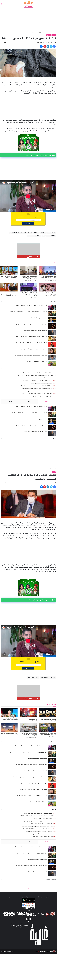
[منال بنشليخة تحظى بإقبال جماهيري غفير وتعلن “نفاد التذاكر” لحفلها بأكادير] (52, 344)
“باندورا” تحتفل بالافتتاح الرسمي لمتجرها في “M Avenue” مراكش (49, 293)
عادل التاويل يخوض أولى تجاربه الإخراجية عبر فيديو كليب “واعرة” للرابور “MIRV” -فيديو (28, 311)
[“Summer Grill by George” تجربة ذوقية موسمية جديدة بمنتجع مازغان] (9, 270)
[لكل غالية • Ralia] (28, 4)
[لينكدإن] (48, 46)
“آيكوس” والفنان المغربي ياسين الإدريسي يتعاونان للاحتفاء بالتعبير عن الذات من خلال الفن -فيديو (9, 294)
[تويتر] (51, 46)
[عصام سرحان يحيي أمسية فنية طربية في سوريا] (52, 319)
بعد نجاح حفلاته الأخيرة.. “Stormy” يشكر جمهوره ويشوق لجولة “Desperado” (31, 305)
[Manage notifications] (54, 951)
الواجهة (23, 233)
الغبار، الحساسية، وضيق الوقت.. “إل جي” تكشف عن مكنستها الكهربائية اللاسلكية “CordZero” (29, 277)
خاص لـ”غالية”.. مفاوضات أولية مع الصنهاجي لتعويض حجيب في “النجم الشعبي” (30, 336)
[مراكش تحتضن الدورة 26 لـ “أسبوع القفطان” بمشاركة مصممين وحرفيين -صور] (47, 270)
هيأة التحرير (3, 951)
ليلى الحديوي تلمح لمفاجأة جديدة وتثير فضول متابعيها (35, 330)
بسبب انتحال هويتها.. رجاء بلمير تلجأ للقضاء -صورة (36, 361)
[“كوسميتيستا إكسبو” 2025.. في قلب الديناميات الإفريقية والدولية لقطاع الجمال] (28, 287)
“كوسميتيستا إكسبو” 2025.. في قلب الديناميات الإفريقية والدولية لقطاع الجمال (29, 294)
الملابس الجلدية (32, 233)
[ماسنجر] (41, 46)
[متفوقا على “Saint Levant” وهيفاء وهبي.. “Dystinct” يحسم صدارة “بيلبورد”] (52, 326)
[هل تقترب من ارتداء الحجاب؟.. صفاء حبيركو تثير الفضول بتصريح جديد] (52, 351)
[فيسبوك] (54, 46)
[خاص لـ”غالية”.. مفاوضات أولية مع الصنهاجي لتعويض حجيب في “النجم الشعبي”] (52, 338)
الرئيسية (53, 32)
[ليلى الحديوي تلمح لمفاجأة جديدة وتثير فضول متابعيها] (52, 332)
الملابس (41, 233)
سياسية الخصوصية (10, 951)
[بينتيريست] (44, 46)
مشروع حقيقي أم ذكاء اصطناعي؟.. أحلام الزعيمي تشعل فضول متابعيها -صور (31, 355)
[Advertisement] (28, 20)
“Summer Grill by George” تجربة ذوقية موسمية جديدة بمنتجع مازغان (9, 276)
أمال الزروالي (53, 42)
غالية (38, 236)
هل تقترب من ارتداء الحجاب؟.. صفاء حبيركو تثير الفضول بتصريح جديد (32, 349)
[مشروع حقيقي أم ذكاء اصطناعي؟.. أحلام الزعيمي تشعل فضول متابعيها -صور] (52, 357)
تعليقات (10, 401)
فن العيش (49, 32)
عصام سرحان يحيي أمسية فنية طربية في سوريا (37, 318)
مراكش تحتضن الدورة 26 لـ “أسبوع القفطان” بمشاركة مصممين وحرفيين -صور (48, 277)
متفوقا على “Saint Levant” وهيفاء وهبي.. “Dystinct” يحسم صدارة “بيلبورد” (31, 324)
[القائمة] (1, 4)
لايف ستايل (49, 35)
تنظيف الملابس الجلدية (48, 236)
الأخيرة (46, 401)
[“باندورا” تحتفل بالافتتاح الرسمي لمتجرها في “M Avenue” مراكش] (47, 287)
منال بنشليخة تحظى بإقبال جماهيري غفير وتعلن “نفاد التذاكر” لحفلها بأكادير (31, 343)
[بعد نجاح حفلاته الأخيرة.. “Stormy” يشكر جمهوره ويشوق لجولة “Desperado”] (52, 307)
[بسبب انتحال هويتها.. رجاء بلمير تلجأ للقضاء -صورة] (52, 363)
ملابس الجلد (31, 236)
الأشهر (29, 401)
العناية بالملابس (50, 233)
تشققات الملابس (14, 233)
